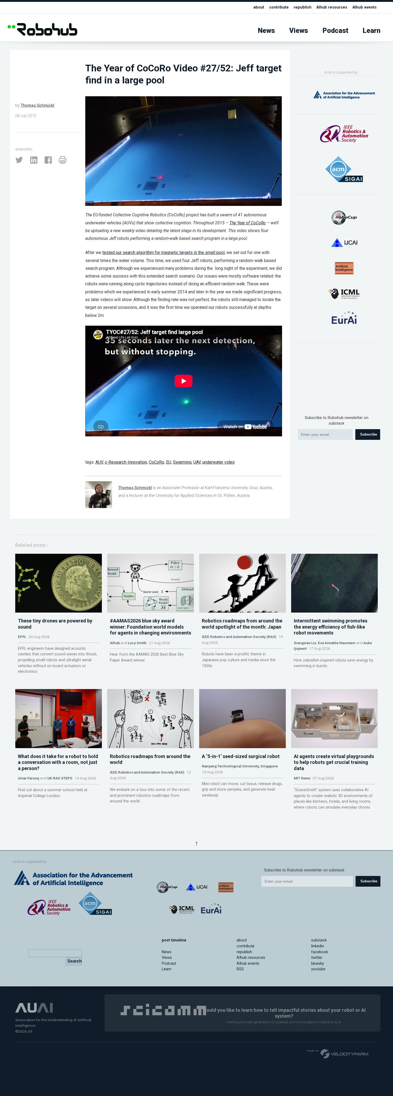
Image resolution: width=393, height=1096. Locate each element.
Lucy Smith (137, 643)
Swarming (182, 462)
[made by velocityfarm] (338, 1053)
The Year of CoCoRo (247, 222)
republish (302, 7)
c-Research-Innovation (126, 462)
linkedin (317, 946)
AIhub (115, 643)
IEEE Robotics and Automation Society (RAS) (239, 636)
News (266, 30)
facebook (319, 952)
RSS (240, 969)
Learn (371, 30)
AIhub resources (331, 7)
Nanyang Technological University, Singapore (240, 766)
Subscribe (368, 434)
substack (319, 940)
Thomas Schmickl (37, 105)
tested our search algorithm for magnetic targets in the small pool (163, 252)
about (258, 7)
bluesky (317, 963)
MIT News (302, 778)
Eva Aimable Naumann (336, 643)
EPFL (22, 636)
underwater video (218, 462)
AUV (99, 462)
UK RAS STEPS (59, 778)
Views (298, 30)
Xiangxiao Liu (305, 643)
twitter (316, 957)
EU (168, 462)
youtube (318, 969)
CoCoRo (156, 462)
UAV (197, 462)
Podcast (335, 30)
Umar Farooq (28, 778)
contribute (279, 7)
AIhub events (364, 7)
